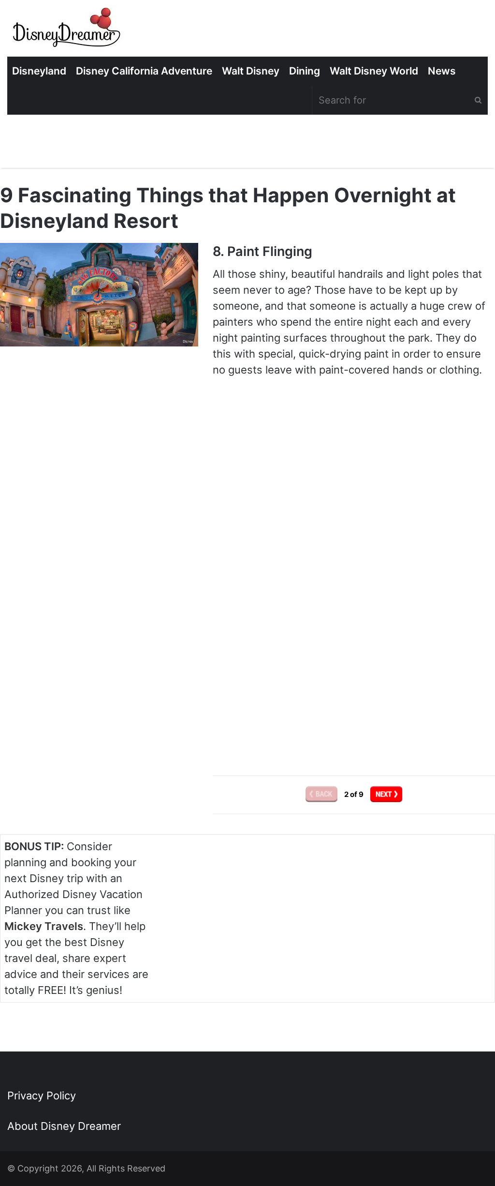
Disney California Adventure (144, 71)
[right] (386, 793)
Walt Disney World (374, 71)
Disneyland (39, 71)
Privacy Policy (41, 1095)
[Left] (322, 793)
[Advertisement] (353, 675)
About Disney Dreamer (64, 1126)
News (442, 71)
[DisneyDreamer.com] (67, 31)
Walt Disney (250, 71)
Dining (304, 71)
